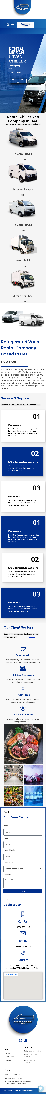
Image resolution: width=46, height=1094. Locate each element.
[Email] (23, 933)
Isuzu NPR (23, 260)
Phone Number (9, 850)
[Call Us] (23, 914)
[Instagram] (21, 1040)
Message (7, 874)
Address (22, 960)
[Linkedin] (25, 1040)
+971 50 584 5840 (12, 1074)
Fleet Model (8, 862)
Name (5, 826)
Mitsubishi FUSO (23, 295)
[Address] (23, 952)
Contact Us (9, 1056)
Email (5, 838)
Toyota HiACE (23, 154)
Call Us (23, 921)
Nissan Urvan (23, 189)
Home (7, 1053)
